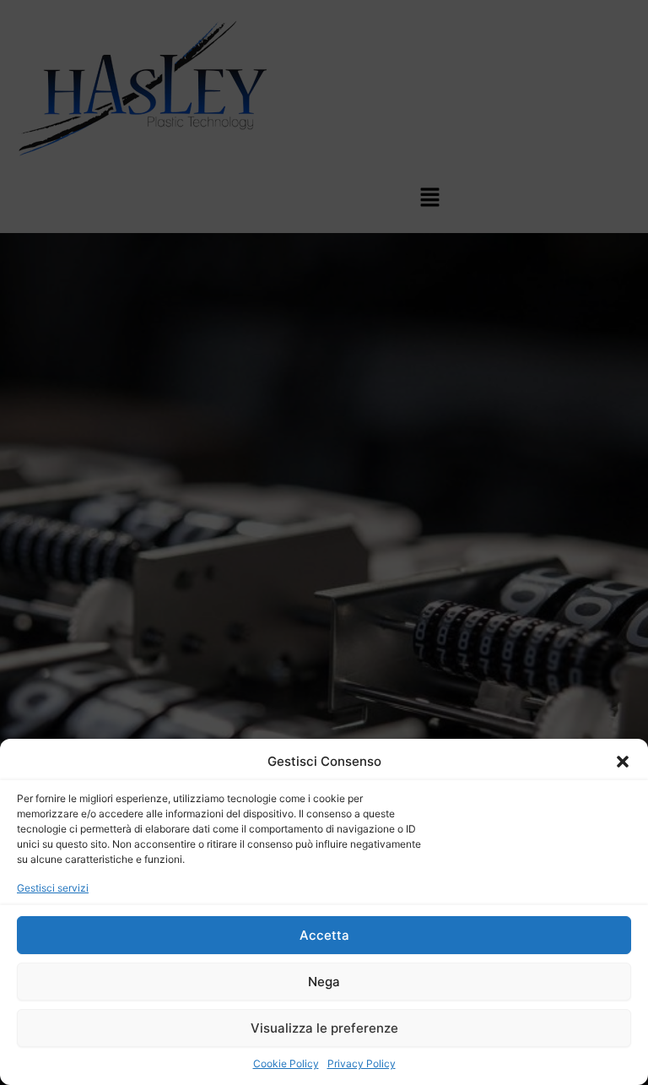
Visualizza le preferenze (324, 1028)
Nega (324, 982)
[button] (622, 761)
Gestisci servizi (53, 888)
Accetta (324, 935)
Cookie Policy (286, 1063)
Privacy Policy (361, 1063)
